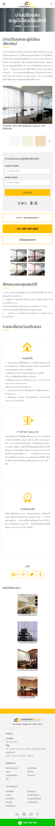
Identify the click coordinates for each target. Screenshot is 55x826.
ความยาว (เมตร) (11, 177)
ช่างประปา (32, 791)
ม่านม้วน (31, 775)
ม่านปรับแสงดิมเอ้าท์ (27, 642)
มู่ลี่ (7, 778)
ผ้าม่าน (30, 771)
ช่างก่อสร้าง (33, 802)
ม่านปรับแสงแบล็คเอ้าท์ (27, 669)
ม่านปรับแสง (11, 775)
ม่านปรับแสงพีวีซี (27, 697)
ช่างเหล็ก (10, 798)
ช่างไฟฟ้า (10, 791)
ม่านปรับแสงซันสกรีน (27, 615)
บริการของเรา (12, 786)
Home (18, 26)
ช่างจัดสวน (10, 805)
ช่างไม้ (8, 795)
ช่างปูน (9, 802)
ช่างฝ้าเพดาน (33, 795)
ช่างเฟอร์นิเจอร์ (34, 798)
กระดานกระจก (12, 768)
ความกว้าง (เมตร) (12, 165)
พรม (8, 771)
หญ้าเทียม (32, 768)
